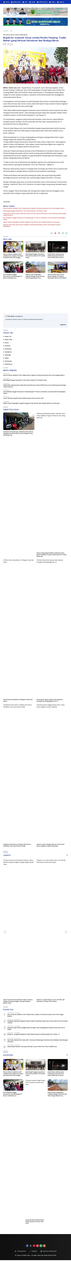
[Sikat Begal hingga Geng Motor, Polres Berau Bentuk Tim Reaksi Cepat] (36, 246)
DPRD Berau (8, 364)
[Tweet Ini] (55, 233)
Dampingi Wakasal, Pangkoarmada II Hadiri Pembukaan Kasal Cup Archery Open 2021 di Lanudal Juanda (37, 1022)
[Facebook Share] (51, 233)
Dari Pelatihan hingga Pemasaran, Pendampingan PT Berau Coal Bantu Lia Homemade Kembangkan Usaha (34, 218)
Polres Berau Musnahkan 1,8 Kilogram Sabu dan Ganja (18, 700)
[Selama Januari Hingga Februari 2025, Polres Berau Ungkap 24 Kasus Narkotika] (52, 773)
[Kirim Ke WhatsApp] (66, 233)
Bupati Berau (23, 35)
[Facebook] (27, 1245)
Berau (8, 35)
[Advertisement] (35, 295)
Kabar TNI (8, 336)
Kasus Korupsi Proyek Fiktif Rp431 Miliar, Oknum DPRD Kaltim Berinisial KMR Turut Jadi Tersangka (52, 1000)
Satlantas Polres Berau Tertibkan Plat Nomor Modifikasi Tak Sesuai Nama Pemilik (17, 845)
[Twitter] (30, 1245)
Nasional (7, 346)
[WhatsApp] (40, 1245)
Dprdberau (8, 352)
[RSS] (44, 1245)
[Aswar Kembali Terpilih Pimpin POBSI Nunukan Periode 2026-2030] (36, 1148)
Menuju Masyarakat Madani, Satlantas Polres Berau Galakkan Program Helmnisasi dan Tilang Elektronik (51, 554)
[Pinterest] (34, 1245)
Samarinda (8, 361)
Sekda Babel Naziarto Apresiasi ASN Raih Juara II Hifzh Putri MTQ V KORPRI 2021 (32, 1046)
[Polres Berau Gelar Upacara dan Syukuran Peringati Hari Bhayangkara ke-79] (52, 628)
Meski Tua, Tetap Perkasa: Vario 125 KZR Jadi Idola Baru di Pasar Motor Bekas (17, 1000)
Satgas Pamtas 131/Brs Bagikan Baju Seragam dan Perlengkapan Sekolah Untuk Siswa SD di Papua (36, 1028)
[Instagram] (37, 1245)
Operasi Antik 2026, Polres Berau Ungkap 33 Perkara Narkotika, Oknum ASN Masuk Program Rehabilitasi (32, 225)
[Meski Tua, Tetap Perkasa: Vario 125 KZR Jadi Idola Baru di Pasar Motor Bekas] (18, 928)
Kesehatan (8, 349)
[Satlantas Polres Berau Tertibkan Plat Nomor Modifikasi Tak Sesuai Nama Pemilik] (18, 773)
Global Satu (10, 43)
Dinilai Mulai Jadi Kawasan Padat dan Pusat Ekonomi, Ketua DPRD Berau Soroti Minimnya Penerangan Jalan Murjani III (34, 214)
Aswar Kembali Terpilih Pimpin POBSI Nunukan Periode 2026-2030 (23, 398)
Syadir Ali (63, 324)
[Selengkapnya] (67, 855)
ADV (4, 35)
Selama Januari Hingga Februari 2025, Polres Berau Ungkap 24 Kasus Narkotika (50, 845)
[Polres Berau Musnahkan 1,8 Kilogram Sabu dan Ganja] (18, 628)
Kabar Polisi (8, 339)
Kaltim (7, 358)
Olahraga (8, 355)
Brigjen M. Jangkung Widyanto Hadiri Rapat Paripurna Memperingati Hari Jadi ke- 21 (33, 1034)
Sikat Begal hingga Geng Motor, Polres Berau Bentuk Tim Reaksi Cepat (25, 211)
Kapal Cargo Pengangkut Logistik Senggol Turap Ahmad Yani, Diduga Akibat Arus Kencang (31, 222)
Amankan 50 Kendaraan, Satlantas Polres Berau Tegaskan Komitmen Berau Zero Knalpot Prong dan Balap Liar (18, 433)
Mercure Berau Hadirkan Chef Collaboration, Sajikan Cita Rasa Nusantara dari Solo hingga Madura (33, 208)
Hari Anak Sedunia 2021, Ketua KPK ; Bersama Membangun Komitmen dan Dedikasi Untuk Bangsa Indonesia (37, 1040)
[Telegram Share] (62, 233)
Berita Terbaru (14, 35)
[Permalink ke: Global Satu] (5, 44)
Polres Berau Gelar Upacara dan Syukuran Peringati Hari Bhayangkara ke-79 (50, 700)
